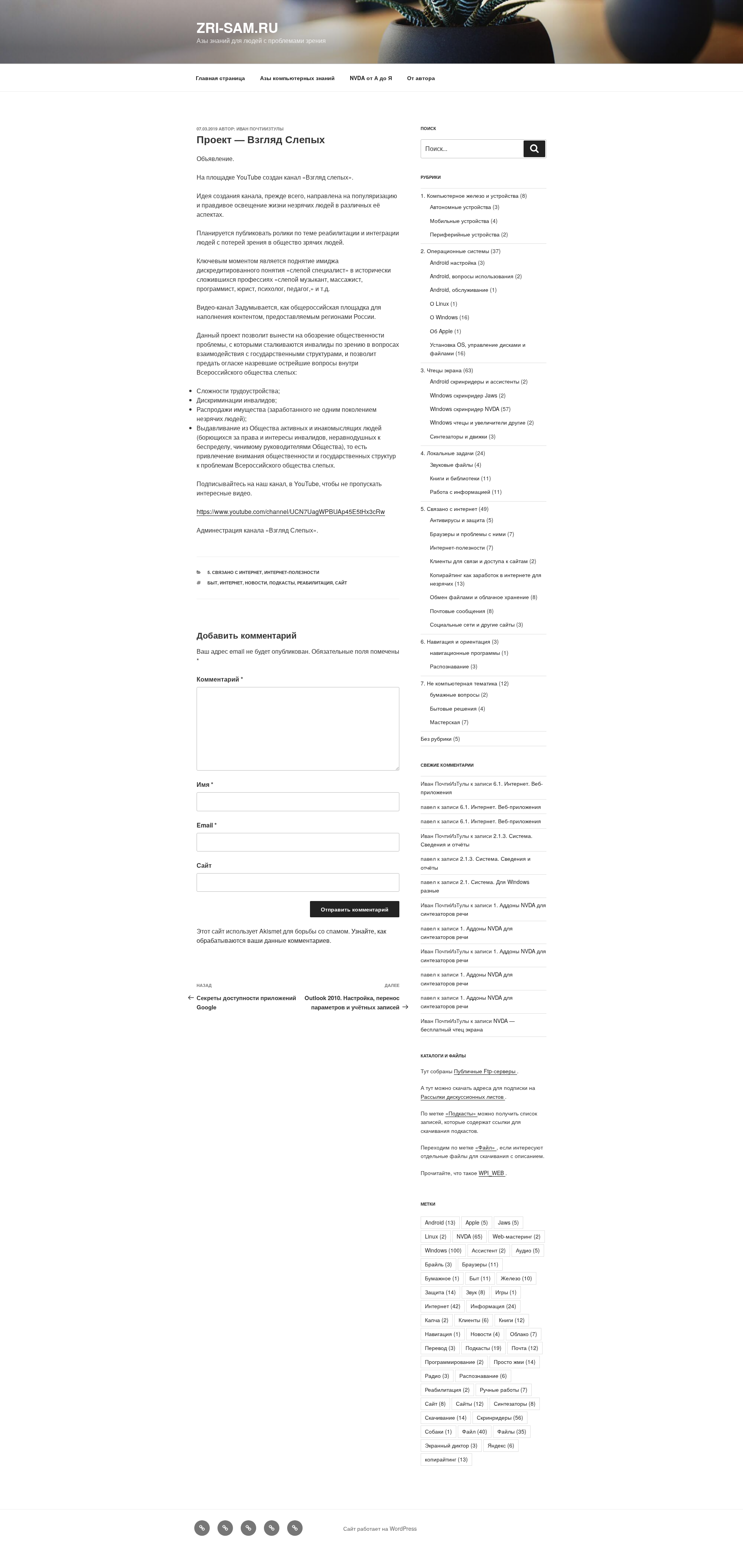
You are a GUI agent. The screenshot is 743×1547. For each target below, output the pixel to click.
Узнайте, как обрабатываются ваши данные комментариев (291, 936)
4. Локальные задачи (447, 453)
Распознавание (449, 666)
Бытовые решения (453, 708)
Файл (474, 1431)
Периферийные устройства (465, 234)
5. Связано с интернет (234, 572)
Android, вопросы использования (472, 276)
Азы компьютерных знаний (297, 78)
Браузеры (480, 1264)
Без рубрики (436, 738)
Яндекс (501, 1445)
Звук (475, 1292)
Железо (516, 1278)
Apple (477, 1222)
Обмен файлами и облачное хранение (479, 597)
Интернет (231, 583)
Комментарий (220, 679)
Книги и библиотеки (454, 478)
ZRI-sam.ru (237, 27)
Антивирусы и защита (457, 520)
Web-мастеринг (517, 1236)
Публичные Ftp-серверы (485, 1071)
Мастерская (445, 722)
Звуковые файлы (451, 464)
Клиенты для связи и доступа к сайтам (479, 561)
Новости (256, 583)
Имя (205, 784)
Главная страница (220, 78)
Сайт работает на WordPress (380, 1528)
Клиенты (474, 1320)
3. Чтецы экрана (441, 370)
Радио (437, 1375)
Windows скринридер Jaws (463, 395)
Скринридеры (500, 1417)
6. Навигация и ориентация (455, 641)
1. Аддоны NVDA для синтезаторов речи (467, 1002)
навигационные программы (465, 652)
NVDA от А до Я (371, 78)
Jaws (508, 1222)
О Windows (444, 317)
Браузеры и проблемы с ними (468, 534)
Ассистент (489, 1250)
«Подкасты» (461, 1113)
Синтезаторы (515, 1403)
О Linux (439, 303)
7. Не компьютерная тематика (459, 683)
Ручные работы (503, 1389)
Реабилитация (315, 583)
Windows (443, 1250)
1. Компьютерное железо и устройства (470, 195)
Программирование (454, 1361)
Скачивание (446, 1417)
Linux (436, 1236)
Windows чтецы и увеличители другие (478, 422)
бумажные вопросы (454, 694)
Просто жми (515, 1361)
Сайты (470, 1403)
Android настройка (453, 262)
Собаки (438, 1431)
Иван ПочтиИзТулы (260, 129)
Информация (493, 1306)
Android (440, 1222)
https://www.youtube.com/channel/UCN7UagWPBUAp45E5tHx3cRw (291, 511)
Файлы (511, 1431)
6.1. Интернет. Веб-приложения (500, 806)
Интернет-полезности (291, 572)
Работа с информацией (460, 491)
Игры (506, 1292)
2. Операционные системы (455, 251)
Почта (525, 1348)
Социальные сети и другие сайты (472, 624)
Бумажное (442, 1278)
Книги (512, 1320)
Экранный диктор (451, 1445)
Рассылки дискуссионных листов (463, 1096)
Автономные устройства (460, 207)
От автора (421, 78)
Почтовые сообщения (457, 611)
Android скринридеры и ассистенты (474, 381)
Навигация (443, 1334)
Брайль (438, 1264)
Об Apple (441, 331)
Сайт (341, 583)
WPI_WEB (492, 1173)
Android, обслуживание (459, 289)
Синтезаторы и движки (458, 436)
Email (207, 825)
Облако (523, 1334)
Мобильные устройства (459, 220)
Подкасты (282, 583)
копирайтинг (446, 1459)
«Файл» (485, 1147)
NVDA (470, 1236)
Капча (437, 1320)
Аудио (528, 1250)
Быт (212, 583)
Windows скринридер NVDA (464, 409)
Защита (440, 1292)
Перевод (440, 1348)
